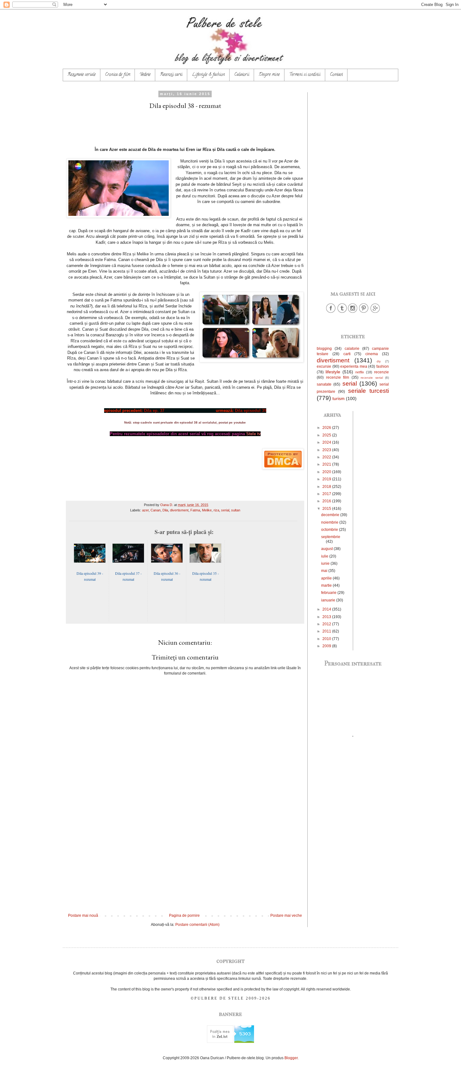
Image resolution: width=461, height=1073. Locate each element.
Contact (336, 75)
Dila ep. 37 (154, 410)
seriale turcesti (368, 390)
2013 (327, 617)
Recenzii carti (171, 75)
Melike (207, 510)
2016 (327, 501)
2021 (327, 464)
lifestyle (333, 371)
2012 (327, 624)
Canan (156, 510)
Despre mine (269, 75)
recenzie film (337, 377)
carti (347, 354)
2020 (327, 472)
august (327, 549)
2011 (327, 631)
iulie (325, 556)
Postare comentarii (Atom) (197, 924)
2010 (327, 639)
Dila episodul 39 (250, 410)
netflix (359, 372)
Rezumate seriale (81, 75)
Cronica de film (117, 75)
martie (327, 585)
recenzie (381, 372)
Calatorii (241, 75)
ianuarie (328, 600)
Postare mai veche (286, 915)
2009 (327, 646)
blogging (324, 348)
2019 (327, 479)
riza (216, 510)
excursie (324, 366)
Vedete (145, 75)
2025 (327, 435)
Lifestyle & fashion (208, 75)
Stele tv (253, 433)
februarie (329, 592)
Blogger (291, 1058)
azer (145, 510)
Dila (165, 510)
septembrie (330, 537)
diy (379, 361)
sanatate (324, 384)
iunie (326, 563)
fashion (382, 366)
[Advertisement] (185, 861)
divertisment (179, 510)
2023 (327, 450)
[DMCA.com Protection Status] (283, 468)
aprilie (327, 578)
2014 (327, 609)
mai (324, 571)
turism (338, 398)
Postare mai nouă (83, 915)
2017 (327, 494)
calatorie (352, 348)
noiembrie (330, 522)
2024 (327, 442)
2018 (327, 486)
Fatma (195, 510)
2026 (327, 427)
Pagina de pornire (184, 915)
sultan (235, 510)
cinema (371, 354)
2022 (327, 457)
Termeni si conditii (305, 75)
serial (225, 510)
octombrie (330, 529)
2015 (327, 508)
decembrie (330, 515)
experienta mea (353, 366)
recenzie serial (372, 377)
